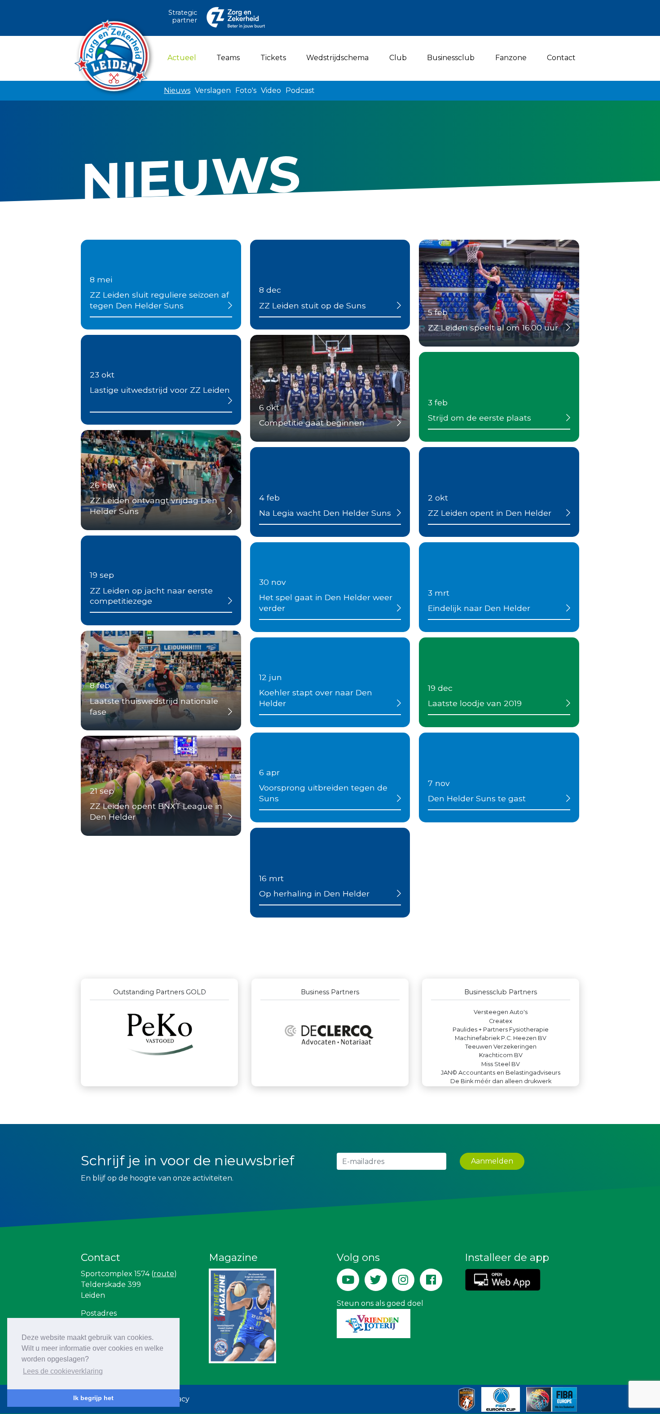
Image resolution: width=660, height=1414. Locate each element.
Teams (228, 57)
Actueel (183, 57)
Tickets (273, 57)
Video (271, 90)
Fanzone (511, 57)
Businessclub (451, 57)
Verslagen (213, 90)
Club (398, 57)
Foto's (245, 90)
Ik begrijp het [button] (93, 1397)
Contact (561, 57)
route (164, 1273)
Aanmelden (492, 1161)
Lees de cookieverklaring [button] (63, 1371)
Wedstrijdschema (337, 57)
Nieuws (177, 90)
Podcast (300, 90)
